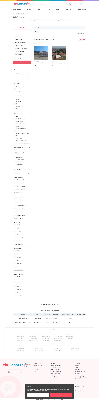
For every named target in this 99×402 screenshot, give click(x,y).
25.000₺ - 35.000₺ (20, 159)
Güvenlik (18, 224)
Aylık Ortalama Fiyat (19, 147)
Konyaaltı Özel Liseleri (58, 338)
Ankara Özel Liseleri (38, 348)
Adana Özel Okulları (55, 377)
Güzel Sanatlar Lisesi (21, 128)
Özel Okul (18, 91)
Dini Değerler (24, 48)
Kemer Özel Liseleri (33, 338)
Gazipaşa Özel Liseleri (46, 336)
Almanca (18, 279)
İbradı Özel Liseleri (69, 336)
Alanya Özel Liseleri (45, 334)
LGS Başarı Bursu (19, 54)
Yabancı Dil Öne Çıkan (20, 42)
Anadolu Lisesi (19, 121)
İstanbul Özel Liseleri (21, 348)
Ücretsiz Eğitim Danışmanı (81, 377)
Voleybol (18, 253)
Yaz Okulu (17, 48)
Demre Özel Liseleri (57, 334)
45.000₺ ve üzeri (19, 164)
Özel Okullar (78, 367)
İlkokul (29, 9)
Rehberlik (18, 228)
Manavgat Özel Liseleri (33, 340)
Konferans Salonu (20, 215)
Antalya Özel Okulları (56, 371)
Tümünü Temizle (80, 33)
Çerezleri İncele (38, 395)
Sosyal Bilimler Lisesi (21, 123)
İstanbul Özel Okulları (56, 365)
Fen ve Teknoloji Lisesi (21, 140)
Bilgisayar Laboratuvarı (21, 205)
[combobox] (22, 73)
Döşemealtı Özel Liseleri (70, 334)
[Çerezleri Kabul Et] (71, 386)
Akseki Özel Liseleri (20, 334)
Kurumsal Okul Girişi (80, 391)
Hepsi (17, 86)
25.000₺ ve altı (19, 157)
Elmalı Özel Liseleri (20, 336)
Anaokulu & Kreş (17, 9)
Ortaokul (39, 9)
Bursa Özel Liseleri (20, 350)
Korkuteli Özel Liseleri (70, 338)
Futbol (18, 250)
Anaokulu (18, 101)
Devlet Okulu (19, 89)
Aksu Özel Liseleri (32, 334)
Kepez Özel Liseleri (45, 338)
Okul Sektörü (17, 83)
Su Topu (18, 266)
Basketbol (18, 257)
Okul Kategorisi (18, 96)
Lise (49, 9)
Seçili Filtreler (38, 27)
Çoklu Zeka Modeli (20, 189)
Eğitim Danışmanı (82, 9)
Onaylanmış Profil (19, 39)
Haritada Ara (23, 27)
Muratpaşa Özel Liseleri (46, 340)
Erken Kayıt (78, 373)
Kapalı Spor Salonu (20, 208)
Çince (17, 292)
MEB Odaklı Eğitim (20, 179)
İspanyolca (18, 286)
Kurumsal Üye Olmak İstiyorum (83, 389)
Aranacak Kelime (18, 58)
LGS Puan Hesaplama (80, 375)
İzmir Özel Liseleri (56, 348)
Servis (21, 45)
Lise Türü (16, 113)
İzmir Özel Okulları (55, 369)
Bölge (15, 69)
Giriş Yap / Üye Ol (80, 4)
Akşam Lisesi (19, 138)
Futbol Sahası (19, 212)
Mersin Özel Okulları (55, 378)
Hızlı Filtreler (17, 33)
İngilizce (18, 276)
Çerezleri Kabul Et (61, 395)
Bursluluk (77, 369)
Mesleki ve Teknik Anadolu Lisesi (23, 143)
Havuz (17, 202)
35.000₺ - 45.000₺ (20, 161)
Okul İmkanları (17, 169)
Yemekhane (19, 199)
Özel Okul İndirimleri (80, 371)
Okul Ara (22, 62)
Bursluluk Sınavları (19, 51)
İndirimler (68, 9)
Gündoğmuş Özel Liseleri (58, 336)
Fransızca (18, 282)
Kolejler (58, 9)
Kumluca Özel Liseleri (21, 340)
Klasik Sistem (19, 182)
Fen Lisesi (18, 126)
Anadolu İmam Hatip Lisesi (22, 133)
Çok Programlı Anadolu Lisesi (23, 131)
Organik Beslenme (20, 241)
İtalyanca (18, 289)
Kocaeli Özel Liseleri (39, 350)
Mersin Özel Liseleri (75, 350)
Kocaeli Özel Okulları (56, 375)
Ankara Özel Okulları (56, 367)
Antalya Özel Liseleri (75, 348)
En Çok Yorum (18, 36)
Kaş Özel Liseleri (20, 338)
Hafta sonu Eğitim (20, 237)
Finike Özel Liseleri (32, 336)
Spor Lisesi (18, 135)
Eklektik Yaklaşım (20, 186)
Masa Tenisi (19, 263)
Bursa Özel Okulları (55, 373)
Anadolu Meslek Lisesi (21, 118)
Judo (17, 260)
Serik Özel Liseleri (57, 340)
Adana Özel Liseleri (57, 350)
